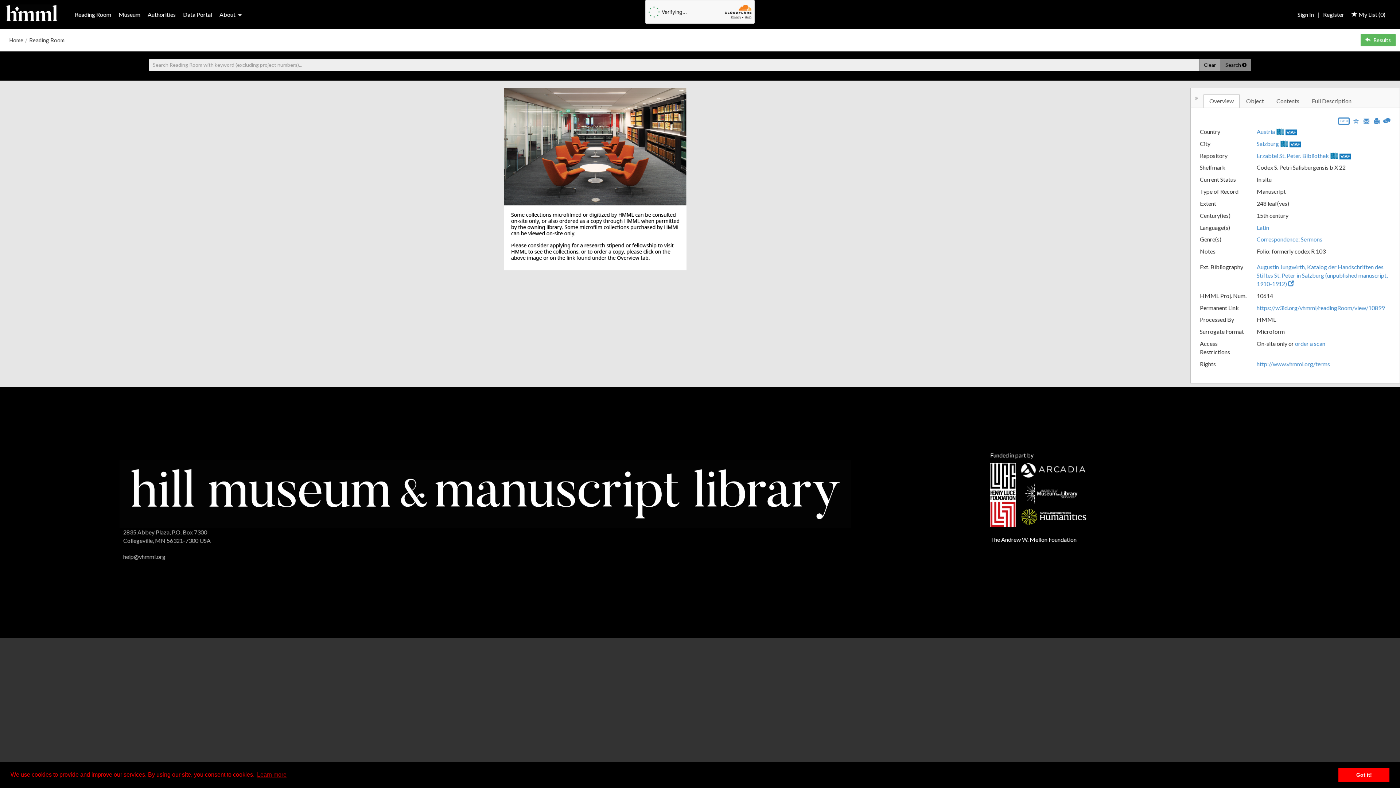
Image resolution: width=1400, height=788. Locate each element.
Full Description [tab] (1332, 100)
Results (1382, 40)
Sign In (1306, 14)
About (227, 14)
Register (1333, 14)
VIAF (1291, 132)
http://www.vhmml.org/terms (1293, 363)
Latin (1263, 227)
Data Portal (197, 14)
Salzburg (1268, 143)
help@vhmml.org (144, 556)
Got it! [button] (1364, 775)
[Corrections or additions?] (1387, 119)
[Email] (1366, 120)
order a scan (1310, 343)
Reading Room (93, 14)
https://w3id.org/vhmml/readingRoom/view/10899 (1321, 307)
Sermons (1311, 239)
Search (1233, 65)
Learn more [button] (272, 775)
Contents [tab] (1287, 100)
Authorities (162, 14)
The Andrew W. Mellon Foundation (1033, 539)
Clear (1210, 65)
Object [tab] (1255, 100)
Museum (129, 14)
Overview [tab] (1221, 100)
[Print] (1377, 120)
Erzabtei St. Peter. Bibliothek (1293, 155)
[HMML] (485, 493)
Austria (1266, 131)
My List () (1371, 14)
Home (16, 40)
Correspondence (1277, 239)
